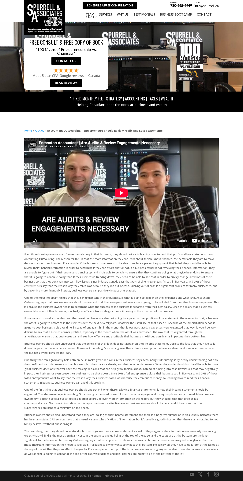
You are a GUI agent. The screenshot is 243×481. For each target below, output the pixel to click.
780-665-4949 (181, 4)
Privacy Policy (113, 475)
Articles (39, 130)
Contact (204, 14)
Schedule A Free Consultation (110, 5)
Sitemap (95, 475)
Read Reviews (66, 83)
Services (105, 14)
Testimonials (144, 14)
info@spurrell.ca (206, 6)
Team (90, 14)
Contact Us (66, 61)
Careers (92, 17)
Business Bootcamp (176, 14)
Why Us (123, 14)
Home (28, 130)
